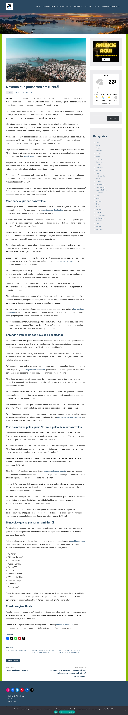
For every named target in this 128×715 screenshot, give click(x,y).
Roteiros (99, 221)
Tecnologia (99, 229)
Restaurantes (100, 218)
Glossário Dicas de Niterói (111, 6)
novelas (16, 660)
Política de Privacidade (16, 696)
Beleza (98, 148)
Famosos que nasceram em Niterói (16, 650)
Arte (97, 142)
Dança (98, 156)
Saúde (96, 6)
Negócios (77, 6)
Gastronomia (48, 6)
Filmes (98, 173)
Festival (98, 170)
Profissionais (100, 215)
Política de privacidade (67, 712)
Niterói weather (106, 103)
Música (98, 198)
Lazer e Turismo (63, 6)
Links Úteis (12, 701)
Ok (56, 712)
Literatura (99, 193)
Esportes (99, 162)
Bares (98, 145)
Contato (11, 699)
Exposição (99, 167)
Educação (99, 159)
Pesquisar (113, 118)
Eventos (99, 165)
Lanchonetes (100, 187)
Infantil (98, 181)
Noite (98, 204)
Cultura (9, 92)
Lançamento (100, 184)
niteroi (9, 660)
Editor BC (29, 92)
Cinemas (99, 151)
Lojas (97, 195)
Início (38, 6)
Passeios (99, 209)
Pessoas (99, 212)
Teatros (98, 226)
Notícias (88, 6)
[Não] (125, 711)
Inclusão (99, 179)
